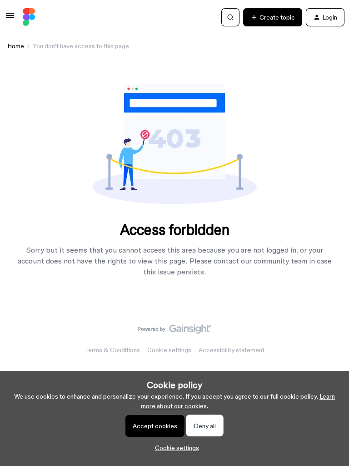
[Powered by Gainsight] (174, 331)
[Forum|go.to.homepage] (29, 17)
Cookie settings (169, 350)
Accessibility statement (231, 350)
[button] (10, 18)
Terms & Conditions (112, 350)
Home (15, 46)
